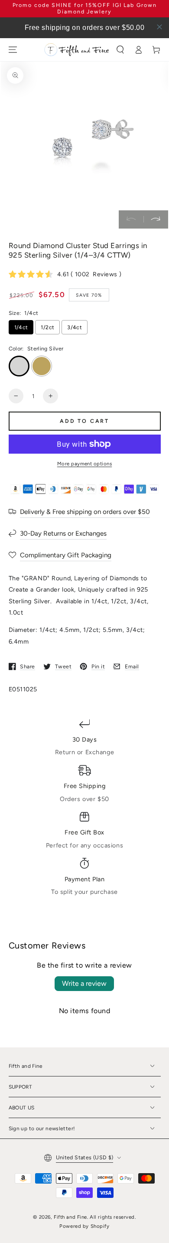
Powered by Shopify (84, 1226)
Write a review (84, 983)
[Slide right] (155, 219)
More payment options (84, 464)
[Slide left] (131, 219)
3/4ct (74, 327)
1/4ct (21, 327)
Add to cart (84, 421)
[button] (120, 49)
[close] (159, 27)
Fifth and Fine (70, 1217)
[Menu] (12, 49)
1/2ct (47, 327)
